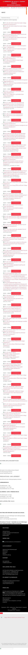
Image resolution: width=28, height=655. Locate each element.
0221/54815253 (6, 561)
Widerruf (4, 553)
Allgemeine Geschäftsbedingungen (10, 549)
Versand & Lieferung (7, 554)
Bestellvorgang (6, 535)
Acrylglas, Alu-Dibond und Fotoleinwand (11, 532)
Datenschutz (5, 550)
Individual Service (6, 531)
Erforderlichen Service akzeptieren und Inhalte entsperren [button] (12, 601)
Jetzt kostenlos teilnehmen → (14, 5)
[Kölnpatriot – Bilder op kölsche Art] (13, 8)
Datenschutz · (13, 607)
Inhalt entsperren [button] (6, 599)
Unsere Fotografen (6, 534)
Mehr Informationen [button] (7, 598)
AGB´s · (8, 607)
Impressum (5, 552)
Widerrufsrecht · (19, 607)
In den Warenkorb (16, 32)
